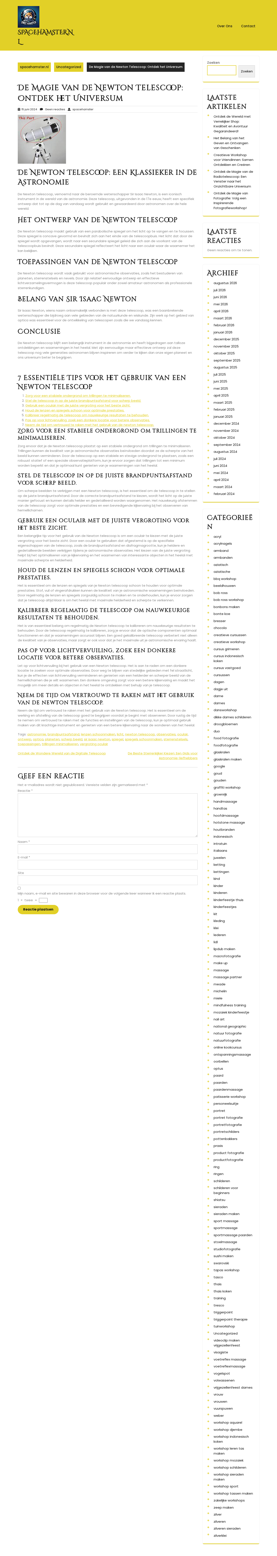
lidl (216, 942)
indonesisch (223, 836)
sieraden (221, 1207)
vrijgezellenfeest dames (233, 1387)
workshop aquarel (228, 1422)
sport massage (226, 1221)
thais (218, 1284)
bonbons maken (227, 607)
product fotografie (229, 1153)
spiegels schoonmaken (143, 739)
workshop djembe (228, 1429)
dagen (219, 682)
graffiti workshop (227, 787)
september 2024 (227, 444)
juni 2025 (220, 381)
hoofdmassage (226, 815)
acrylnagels (223, 543)
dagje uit (221, 689)
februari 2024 (224, 493)
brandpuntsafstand (63, 734)
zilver (218, 1514)
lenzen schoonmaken (98, 734)
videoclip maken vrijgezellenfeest (227, 1343)
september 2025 (227, 360)
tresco (219, 1305)
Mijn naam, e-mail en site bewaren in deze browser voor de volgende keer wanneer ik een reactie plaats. (102, 893)
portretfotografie (228, 1124)
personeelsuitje (226, 1103)
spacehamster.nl (34, 67)
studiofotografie (227, 1249)
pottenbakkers (225, 1139)
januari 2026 (223, 332)
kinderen (220, 892)
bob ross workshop (229, 599)
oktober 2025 (224, 353)
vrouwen (220, 1401)
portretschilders (226, 1131)
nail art (219, 1019)
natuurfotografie (227, 1040)
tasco (218, 1277)
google (219, 766)
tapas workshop (227, 1270)
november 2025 (226, 346)
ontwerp (24, 739)
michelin (220, 991)
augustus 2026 (225, 283)
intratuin (220, 843)
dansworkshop (225, 710)
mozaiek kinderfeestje (231, 1012)
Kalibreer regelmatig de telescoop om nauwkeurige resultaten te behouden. (87, 415)
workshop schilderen (230, 1467)
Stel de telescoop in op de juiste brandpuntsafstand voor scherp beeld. (83, 400)
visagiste (221, 1352)
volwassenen (224, 1380)
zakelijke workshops (229, 1500)
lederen (220, 935)
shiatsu (219, 1199)
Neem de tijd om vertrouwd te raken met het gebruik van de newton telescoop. (89, 425)
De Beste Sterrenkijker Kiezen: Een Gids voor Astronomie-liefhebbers (163, 755)
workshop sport (226, 1486)
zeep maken (224, 1507)
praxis (218, 1145)
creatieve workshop (229, 642)
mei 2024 (221, 473)
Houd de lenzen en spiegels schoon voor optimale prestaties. (74, 410)
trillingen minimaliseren (60, 744)
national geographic (230, 1026)
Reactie (25, 790)
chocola (220, 628)
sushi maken (224, 1256)
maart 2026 (223, 318)
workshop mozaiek (228, 1460)
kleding (219, 921)
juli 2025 (220, 374)
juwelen (220, 857)
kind (217, 878)
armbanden (223, 557)
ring (216, 1167)
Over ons (224, 26)
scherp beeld (71, 739)
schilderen (222, 1181)
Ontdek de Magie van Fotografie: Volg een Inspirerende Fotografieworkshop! (231, 200)
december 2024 (226, 423)
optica (38, 739)
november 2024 (226, 430)
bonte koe (222, 614)
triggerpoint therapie (231, 1319)
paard (218, 1075)
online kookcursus (228, 1047)
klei (216, 928)
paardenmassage (228, 1089)
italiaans (220, 850)
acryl (217, 536)
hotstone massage (229, 822)
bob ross (221, 593)
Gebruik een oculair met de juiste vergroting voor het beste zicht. (77, 405)
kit (215, 914)
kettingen (221, 871)
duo (217, 731)
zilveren (220, 1521)
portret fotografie (228, 1117)
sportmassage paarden (233, 1235)
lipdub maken (224, 949)
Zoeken (213, 62)
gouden (220, 780)
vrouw (218, 1394)
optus (218, 1068)
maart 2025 (223, 402)
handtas (220, 808)
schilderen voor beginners (226, 1190)
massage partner (228, 977)
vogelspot (222, 1373)
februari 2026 (224, 325)
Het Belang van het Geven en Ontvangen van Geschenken (231, 143)
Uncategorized (68, 67)
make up (221, 963)
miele (218, 998)
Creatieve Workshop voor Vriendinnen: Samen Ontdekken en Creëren (233, 160)
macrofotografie (227, 956)
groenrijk (220, 794)
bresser (220, 621)
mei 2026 (221, 304)
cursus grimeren (226, 649)
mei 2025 (221, 388)
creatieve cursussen (230, 635)
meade (219, 984)
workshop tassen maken (233, 1493)
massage (221, 970)
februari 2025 (224, 409)
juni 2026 (220, 297)
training (220, 1298)
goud (218, 773)
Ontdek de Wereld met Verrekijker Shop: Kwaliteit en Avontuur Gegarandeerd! (232, 123)
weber (219, 1415)
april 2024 (221, 479)
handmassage (225, 801)
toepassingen (29, 744)
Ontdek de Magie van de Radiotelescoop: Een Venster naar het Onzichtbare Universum (233, 179)
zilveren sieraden (227, 1528)
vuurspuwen (223, 1408)
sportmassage (226, 1228)
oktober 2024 (224, 437)
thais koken (223, 1291)
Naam (24, 841)
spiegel (117, 739)
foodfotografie (226, 745)
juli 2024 (220, 458)
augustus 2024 (225, 451)
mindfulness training (230, 1005)
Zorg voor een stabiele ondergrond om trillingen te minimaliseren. (78, 395)
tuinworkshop (224, 1326)
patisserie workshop (230, 1096)
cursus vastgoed (227, 668)
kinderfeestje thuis (228, 900)
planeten (52, 739)
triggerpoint (223, 1312)
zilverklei (220, 1535)
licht (120, 734)
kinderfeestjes (225, 906)
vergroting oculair (94, 744)
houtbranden (224, 829)
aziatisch (221, 564)
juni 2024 (220, 465)
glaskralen (222, 752)
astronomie (36, 734)
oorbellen (221, 1061)
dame (218, 696)
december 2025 (226, 339)
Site (21, 873)
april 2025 (221, 395)
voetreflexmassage (229, 1366)
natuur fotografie (228, 1033)
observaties (166, 734)
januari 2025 (223, 416)
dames (219, 703)
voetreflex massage (230, 1359)
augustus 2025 (225, 367)
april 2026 (221, 311)
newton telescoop (140, 734)
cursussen (222, 675)
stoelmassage (225, 1242)
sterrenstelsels (176, 739)
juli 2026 (220, 290)
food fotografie (226, 738)
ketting (219, 864)
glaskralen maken (228, 759)
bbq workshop (225, 578)
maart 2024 (223, 487)
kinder (218, 886)
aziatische (222, 571)
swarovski (221, 1263)
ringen (219, 1174)
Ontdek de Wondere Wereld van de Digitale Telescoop (62, 753)
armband (221, 550)
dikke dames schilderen (232, 717)
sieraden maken (227, 1214)
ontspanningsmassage (232, 1054)
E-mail (24, 857)
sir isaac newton (97, 739)
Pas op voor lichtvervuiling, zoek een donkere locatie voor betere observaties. (87, 420)
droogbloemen (226, 724)
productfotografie (228, 1159)
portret (219, 1110)
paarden (220, 1082)
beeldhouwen (225, 585)
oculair (182, 734)
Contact (248, 26)
